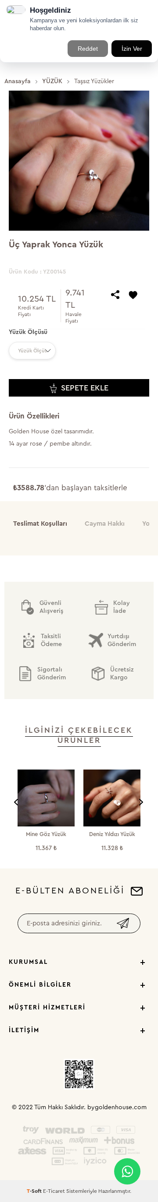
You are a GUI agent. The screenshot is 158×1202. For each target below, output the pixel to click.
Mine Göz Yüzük (46, 834)
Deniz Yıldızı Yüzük (112, 834)
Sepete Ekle (84, 388)
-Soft (35, 1191)
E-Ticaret (54, 1191)
